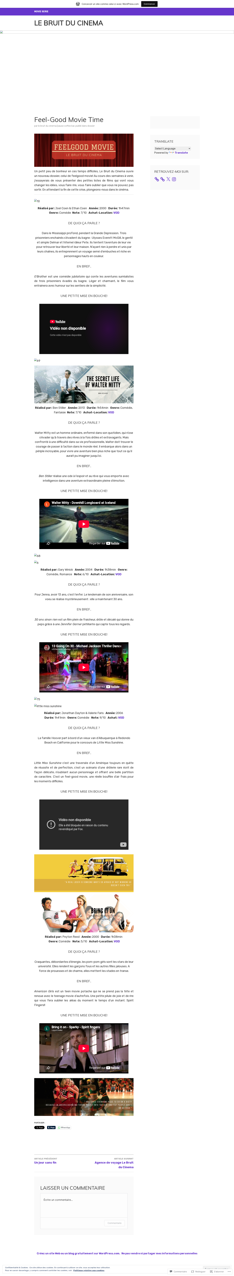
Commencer (149, 4)
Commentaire (114, 1223)
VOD (116, 213)
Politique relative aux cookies (88, 1270)
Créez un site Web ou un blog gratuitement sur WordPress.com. (78, 1253)
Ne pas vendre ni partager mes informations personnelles (159, 1253)
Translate (181, 152)
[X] (168, 179)
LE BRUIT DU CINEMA (68, 23)
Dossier (91, 126)
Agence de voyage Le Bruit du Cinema (114, 1163)
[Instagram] (174, 179)
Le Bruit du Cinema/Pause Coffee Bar (56, 126)
